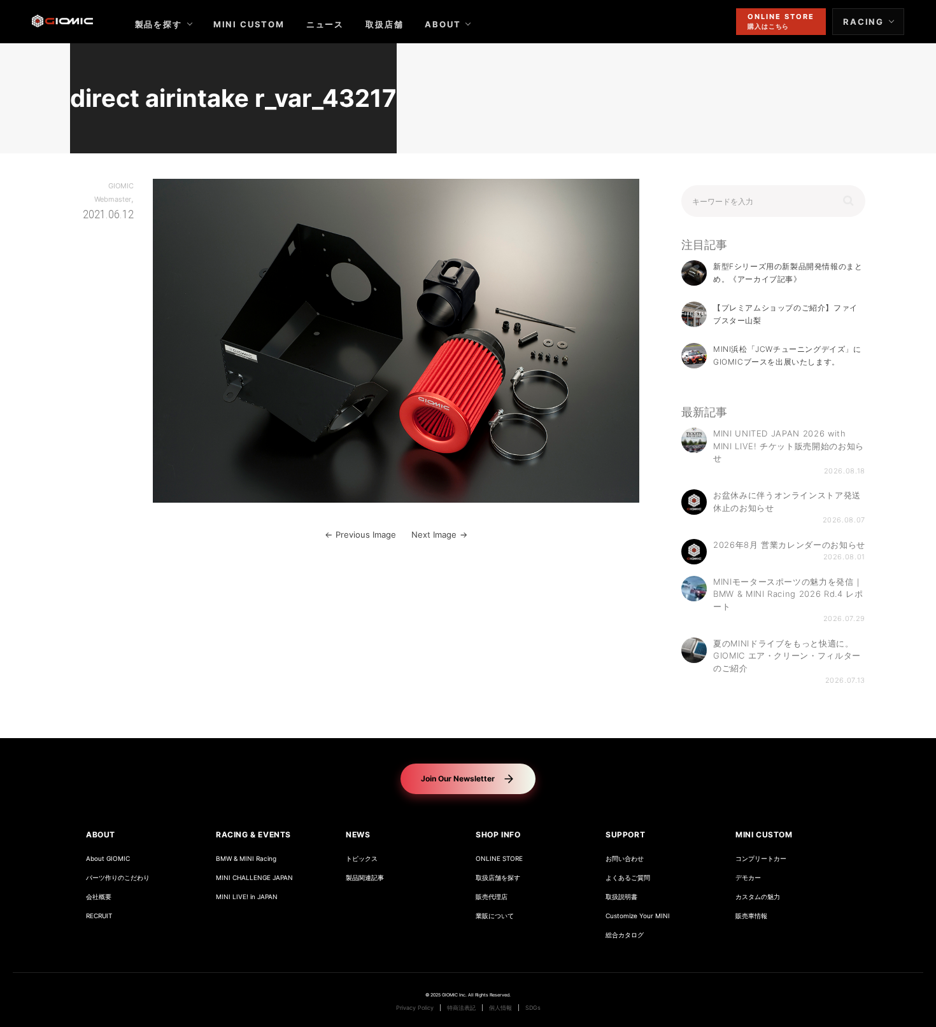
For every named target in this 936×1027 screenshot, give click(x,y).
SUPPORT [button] (625, 834)
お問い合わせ (625, 858)
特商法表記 (461, 1008)
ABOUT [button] (100, 834)
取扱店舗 (384, 24)
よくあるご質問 (628, 877)
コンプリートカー (760, 858)
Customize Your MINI (638, 915)
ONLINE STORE (499, 858)
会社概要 (98, 896)
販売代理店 (491, 896)
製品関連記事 (365, 877)
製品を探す (158, 24)
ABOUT (442, 24)
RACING (863, 22)
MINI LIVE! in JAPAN (247, 896)
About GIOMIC (108, 858)
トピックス (362, 858)
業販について (495, 915)
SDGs (533, 1008)
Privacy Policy (415, 1008)
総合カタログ (625, 935)
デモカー (748, 877)
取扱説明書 (621, 896)
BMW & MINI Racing (246, 858)
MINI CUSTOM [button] (764, 834)
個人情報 (500, 1008)
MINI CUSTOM (249, 24)
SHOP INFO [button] (498, 834)
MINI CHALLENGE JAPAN (254, 877)
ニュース (325, 24)
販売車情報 (751, 915)
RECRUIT (99, 915)
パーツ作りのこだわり (118, 877)
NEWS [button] (358, 834)
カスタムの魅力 (757, 896)
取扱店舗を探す (498, 877)
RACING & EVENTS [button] (253, 834)
